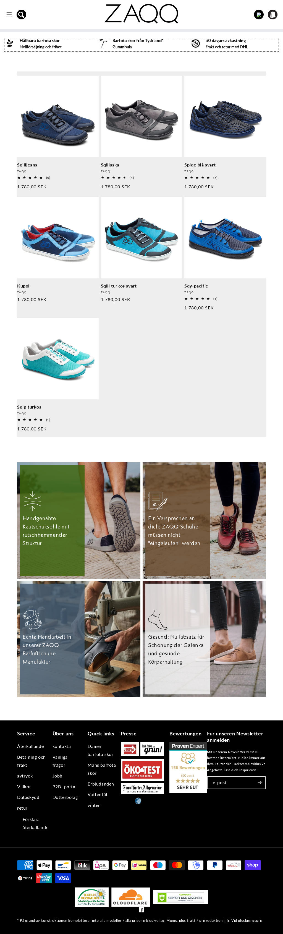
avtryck (25, 775)
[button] (21, 15)
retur (22, 807)
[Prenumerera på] (259, 782)
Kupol (23, 285)
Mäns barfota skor (102, 769)
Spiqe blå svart (200, 164)
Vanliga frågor (60, 761)
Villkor (24, 786)
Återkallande (30, 746)
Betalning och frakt (31, 761)
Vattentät (98, 794)
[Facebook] (141, 911)
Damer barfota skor (100, 750)
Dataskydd (28, 797)
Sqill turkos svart (119, 285)
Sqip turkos (29, 406)
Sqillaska (110, 164)
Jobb (57, 775)
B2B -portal (65, 786)
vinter (94, 805)
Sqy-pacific (196, 285)
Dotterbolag (65, 797)
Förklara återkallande (35, 823)
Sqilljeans (27, 164)
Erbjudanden (101, 783)
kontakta (62, 746)
